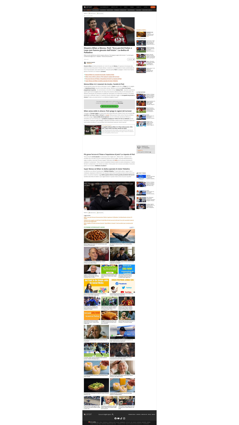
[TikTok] (121, 419)
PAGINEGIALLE (105, 422)
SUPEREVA (148, 422)
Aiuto (115, 423)
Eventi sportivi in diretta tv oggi (144, 152)
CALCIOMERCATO (104, 7)
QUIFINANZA (139, 422)
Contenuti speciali (131, 414)
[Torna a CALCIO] (84, 10)
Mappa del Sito (144, 414)
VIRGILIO (100, 422)
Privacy (100, 423)
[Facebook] (116, 419)
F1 (121, 7)
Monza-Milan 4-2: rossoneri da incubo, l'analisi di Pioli (99, 74)
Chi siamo (92, 423)
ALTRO (145, 7)
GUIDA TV (139, 7)
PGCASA (117, 422)
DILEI (131, 422)
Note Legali (96, 423)
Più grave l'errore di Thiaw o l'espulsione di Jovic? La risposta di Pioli (103, 78)
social (107, 115)
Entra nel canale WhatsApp (110, 106)
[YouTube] (118, 419)
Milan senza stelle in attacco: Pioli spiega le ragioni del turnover (102, 76)
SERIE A (91, 15)
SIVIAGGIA (134, 422)
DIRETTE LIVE (114, 7)
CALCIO (95, 7)
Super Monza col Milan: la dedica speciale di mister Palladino (101, 81)
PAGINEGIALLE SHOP (112, 422)
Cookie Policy (104, 423)
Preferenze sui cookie (110, 423)
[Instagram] (124, 419)
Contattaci (138, 414)
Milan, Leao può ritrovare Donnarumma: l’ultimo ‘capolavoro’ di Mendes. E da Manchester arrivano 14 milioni (108, 218)
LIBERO (97, 422)
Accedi (153, 7)
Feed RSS (149, 414)
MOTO (125, 7)
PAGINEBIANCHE (122, 422)
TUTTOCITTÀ (128, 422)
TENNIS (132, 7)
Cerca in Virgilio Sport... (105, 414)
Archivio (153, 414)
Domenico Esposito (91, 62)
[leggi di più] (134, 63)
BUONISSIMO (144, 422)
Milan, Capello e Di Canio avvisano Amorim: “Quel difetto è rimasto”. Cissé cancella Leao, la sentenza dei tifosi (108, 224)
